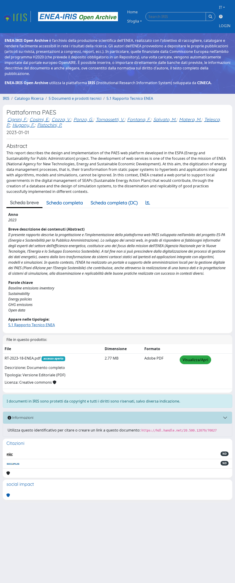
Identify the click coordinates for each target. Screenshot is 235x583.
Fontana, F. (139, 119)
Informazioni (22, 417)
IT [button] (220, 7)
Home (132, 11)
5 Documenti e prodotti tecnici (75, 98)
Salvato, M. (164, 119)
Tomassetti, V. (110, 119)
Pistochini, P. (49, 125)
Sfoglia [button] (133, 21)
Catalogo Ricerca (29, 98)
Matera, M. (190, 119)
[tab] (148, 203)
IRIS (6, 98)
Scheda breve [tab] (24, 202)
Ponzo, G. (83, 119)
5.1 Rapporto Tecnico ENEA (129, 98)
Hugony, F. (23, 125)
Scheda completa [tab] (64, 203)
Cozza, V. (61, 119)
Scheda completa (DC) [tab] (114, 203)
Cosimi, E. (39, 119)
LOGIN (224, 25)
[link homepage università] (78, 16)
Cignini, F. (17, 119)
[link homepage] (17, 16)
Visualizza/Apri (195, 359)
